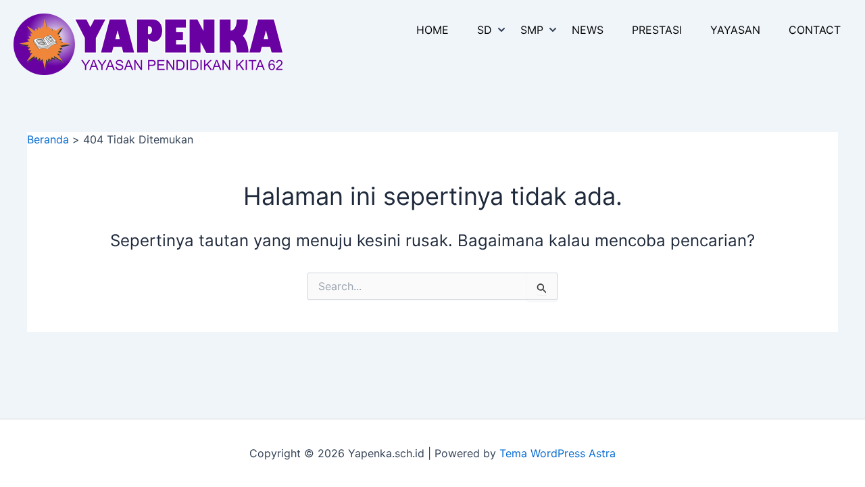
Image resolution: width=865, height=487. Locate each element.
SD (484, 30)
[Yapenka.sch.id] (149, 43)
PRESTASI (657, 30)
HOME (432, 30)
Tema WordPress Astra (557, 453)
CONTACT (815, 30)
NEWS (587, 30)
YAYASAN (735, 30)
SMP (531, 30)
